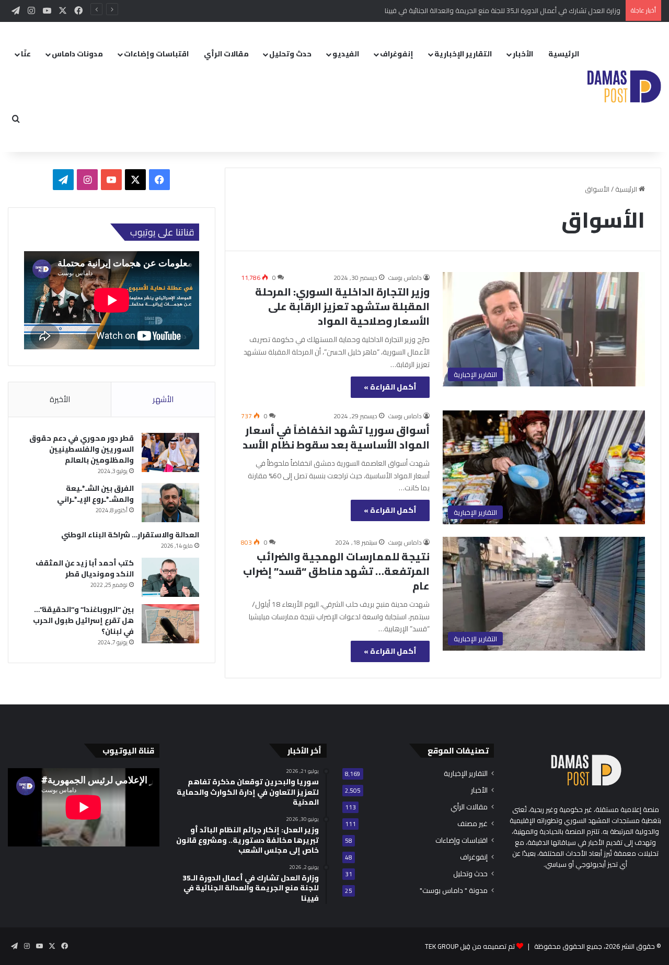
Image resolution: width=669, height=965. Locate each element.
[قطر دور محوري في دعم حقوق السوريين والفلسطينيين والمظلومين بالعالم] (170, 452)
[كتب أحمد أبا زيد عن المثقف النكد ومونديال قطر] (170, 577)
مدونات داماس (77, 54)
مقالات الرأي (226, 54)
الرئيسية (563, 54)
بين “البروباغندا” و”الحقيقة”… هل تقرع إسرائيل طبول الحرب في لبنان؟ (83, 620)
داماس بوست (405, 278)
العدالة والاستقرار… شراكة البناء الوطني (130, 535)
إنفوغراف (396, 54)
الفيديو (345, 54)
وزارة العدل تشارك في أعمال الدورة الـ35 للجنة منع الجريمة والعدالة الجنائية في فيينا (502, 10)
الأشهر (163, 399)
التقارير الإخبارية (463, 54)
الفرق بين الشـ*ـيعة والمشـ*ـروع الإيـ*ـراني (95, 493)
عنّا (26, 54)
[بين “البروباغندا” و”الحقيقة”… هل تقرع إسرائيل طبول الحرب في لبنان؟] (170, 623)
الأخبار (523, 54)
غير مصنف (472, 823)
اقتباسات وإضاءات (156, 54)
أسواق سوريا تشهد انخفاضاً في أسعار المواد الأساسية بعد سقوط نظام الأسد (336, 437)
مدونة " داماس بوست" (454, 890)
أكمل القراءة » (390, 387)
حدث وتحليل (290, 54)
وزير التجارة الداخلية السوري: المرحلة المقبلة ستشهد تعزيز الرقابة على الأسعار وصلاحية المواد (342, 306)
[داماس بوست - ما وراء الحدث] (623, 86)
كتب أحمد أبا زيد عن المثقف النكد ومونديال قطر (85, 568)
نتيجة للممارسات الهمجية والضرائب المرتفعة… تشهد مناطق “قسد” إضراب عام (336, 571)
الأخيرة (60, 399)
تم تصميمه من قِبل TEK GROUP (470, 946)
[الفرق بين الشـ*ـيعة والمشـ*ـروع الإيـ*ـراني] (170, 502)
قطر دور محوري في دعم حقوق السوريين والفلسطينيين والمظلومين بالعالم (81, 449)
